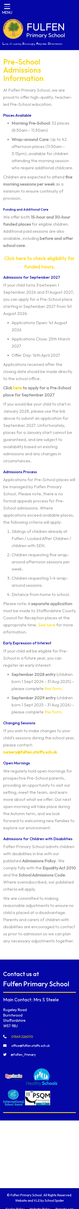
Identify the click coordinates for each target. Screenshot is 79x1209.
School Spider (54, 1201)
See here (46, 624)
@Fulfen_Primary (23, 1054)
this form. (53, 688)
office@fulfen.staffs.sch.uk (30, 1045)
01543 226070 (22, 1036)
